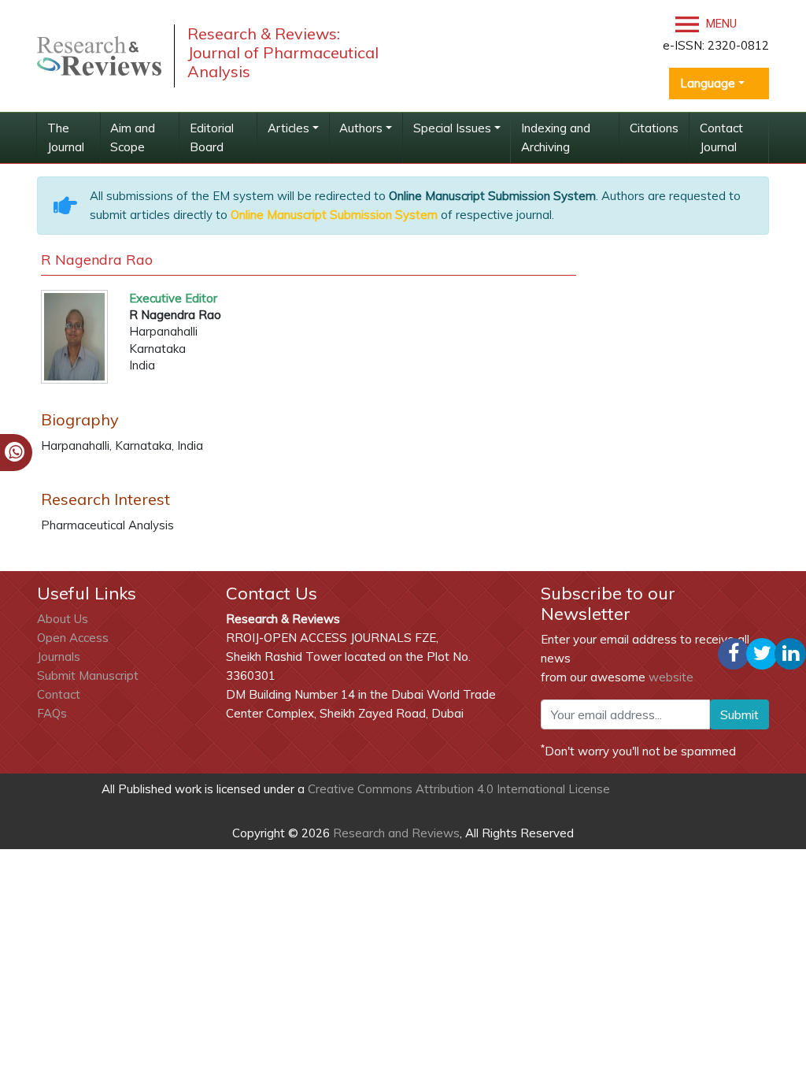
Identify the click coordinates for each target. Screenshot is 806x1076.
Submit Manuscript (88, 675)
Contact (58, 694)
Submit (739, 714)
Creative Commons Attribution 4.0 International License (459, 788)
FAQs (52, 713)
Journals (58, 656)
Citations (654, 128)
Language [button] (707, 83)
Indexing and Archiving (555, 137)
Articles (288, 128)
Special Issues (452, 128)
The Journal (65, 137)
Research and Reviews (395, 833)
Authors (361, 128)
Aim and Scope (132, 137)
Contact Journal (721, 137)
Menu (720, 24)
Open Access (73, 637)
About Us (62, 618)
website (671, 677)
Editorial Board (212, 137)
